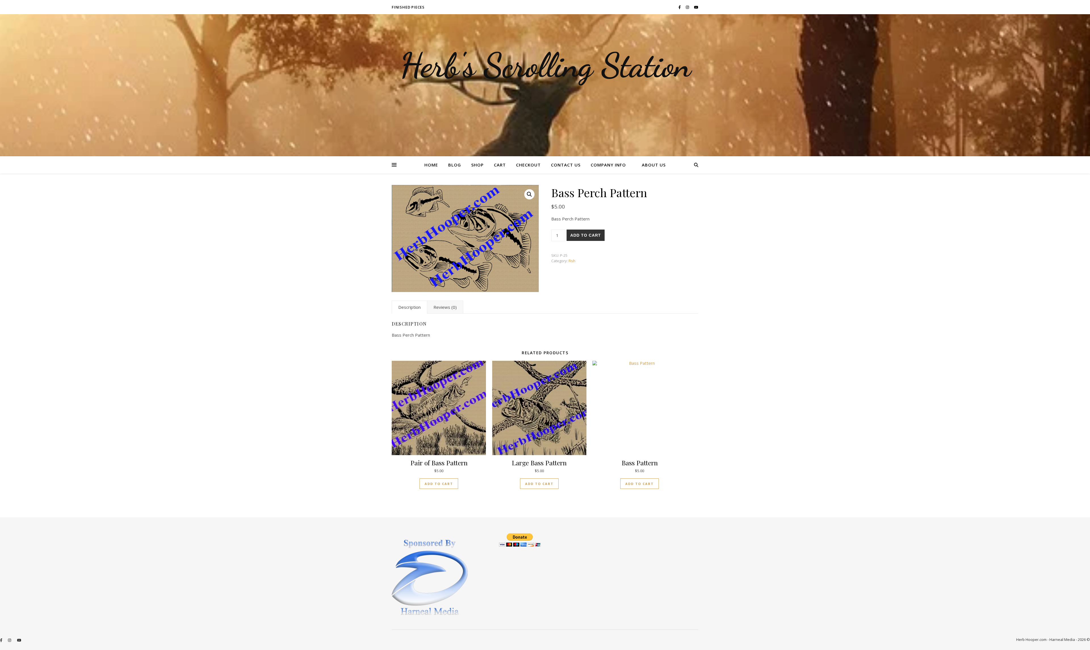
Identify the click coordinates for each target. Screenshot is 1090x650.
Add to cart (585, 235)
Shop (477, 165)
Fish (572, 260)
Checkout (528, 165)
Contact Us (565, 165)
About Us (654, 165)
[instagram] (688, 7)
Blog (454, 165)
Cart (500, 165)
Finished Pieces (408, 7)
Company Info (608, 165)
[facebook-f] (680, 7)
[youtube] (696, 7)
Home (431, 165)
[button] (529, 194)
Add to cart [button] (439, 484)
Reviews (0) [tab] (445, 307)
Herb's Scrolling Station (545, 65)
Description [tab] (409, 307)
